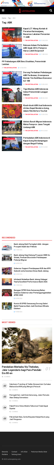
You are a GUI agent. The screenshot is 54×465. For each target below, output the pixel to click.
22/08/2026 (18, 274)
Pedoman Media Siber (39, 452)
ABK (14, 18)
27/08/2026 (18, 250)
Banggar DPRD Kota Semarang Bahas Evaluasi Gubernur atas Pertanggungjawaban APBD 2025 (32, 292)
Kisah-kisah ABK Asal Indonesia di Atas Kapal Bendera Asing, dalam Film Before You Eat (37, 108)
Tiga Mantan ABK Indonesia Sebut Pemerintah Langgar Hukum (35, 92)
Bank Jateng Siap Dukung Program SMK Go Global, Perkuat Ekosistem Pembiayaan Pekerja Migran (32, 257)
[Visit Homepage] (27, 10)
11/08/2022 (44, 54)
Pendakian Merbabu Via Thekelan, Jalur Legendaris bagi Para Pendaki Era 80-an (21, 370)
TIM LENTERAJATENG (31, 40)
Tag (9, 18)
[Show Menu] (3, 10)
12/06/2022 (22, 67)
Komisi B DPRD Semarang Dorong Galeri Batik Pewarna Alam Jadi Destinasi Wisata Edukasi (31, 306)
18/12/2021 (44, 130)
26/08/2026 (18, 263)
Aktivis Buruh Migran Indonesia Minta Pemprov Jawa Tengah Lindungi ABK (37, 124)
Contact (14, 452)
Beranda (5, 452)
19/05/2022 (44, 84)
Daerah (6, 106)
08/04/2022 (44, 98)
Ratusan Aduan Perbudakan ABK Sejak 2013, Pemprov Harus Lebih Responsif (35, 48)
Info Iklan (24, 452)
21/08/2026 (18, 285)
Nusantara (7, 73)
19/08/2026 (18, 311)
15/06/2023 (44, 40)
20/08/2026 (18, 298)
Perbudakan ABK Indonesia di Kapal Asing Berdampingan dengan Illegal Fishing (36, 141)
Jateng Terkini (9, 29)
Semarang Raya (9, 46)
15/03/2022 (44, 114)
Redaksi (5, 454)
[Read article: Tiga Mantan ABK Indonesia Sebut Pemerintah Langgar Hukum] (12, 95)
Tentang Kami (16, 454)
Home (4, 18)
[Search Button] (51, 10)
